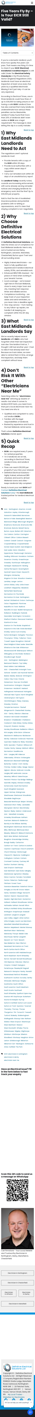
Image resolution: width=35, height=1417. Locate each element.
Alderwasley (8, 757)
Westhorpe (26, 1022)
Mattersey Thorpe (11, 934)
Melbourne (18, 735)
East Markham (9, 871)
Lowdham (7, 588)
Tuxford (7, 1015)
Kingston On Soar (10, 578)
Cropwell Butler (23, 544)
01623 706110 (20, 1343)
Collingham (8, 858)
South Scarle (9, 990)
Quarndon (8, 742)
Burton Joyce (9, 531)
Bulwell (21, 528)
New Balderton (9, 943)
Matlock (25, 748)
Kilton (27, 905)
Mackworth (8, 735)
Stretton (14, 704)
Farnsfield (27, 877)
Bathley (24, 823)
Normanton (8, 751)
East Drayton (9, 868)
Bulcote (15, 528)
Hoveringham (23, 569)
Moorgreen (8, 808)
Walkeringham (23, 1015)
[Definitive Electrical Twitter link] (5, 1400)
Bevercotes (27, 827)
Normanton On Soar (11, 597)
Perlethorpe (8, 968)
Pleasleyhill (18, 968)
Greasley (7, 562)
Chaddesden (16, 720)
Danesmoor (8, 682)
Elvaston (15, 726)
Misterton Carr (9, 1044)
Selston (19, 811)
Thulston (19, 745)
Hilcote (13, 770)
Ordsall (14, 965)
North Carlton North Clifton (14, 949)
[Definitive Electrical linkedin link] (13, 1400)
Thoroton (29, 635)
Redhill (20, 610)
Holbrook (20, 770)
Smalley (27, 783)
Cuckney (15, 861)
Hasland (24, 688)
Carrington (24, 534)
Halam (26, 890)
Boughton (7, 839)
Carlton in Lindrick (25, 846)
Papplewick (13, 603)
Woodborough (9, 657)
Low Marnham (25, 921)
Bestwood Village (10, 522)
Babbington (23, 660)
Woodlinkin (27, 795)
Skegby (23, 981)
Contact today (14, 491)
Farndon (19, 877)
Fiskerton (13, 880)
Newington (20, 1044)
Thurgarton (8, 1012)
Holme (30, 902)
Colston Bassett (22, 537)
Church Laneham (27, 849)
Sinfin (6, 745)
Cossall (13, 540)
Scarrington (17, 616)
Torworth (20, 1012)
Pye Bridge (22, 779)
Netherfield (8, 591)
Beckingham (9, 827)
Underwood (26, 811)
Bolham (15, 836)
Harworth (26, 893)
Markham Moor (10, 930)
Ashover (7, 673)
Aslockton (8, 512)
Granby (15, 559)
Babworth (15, 820)
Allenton (17, 713)
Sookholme (8, 984)
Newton (7, 811)
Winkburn (7, 1034)
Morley (6, 739)
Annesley (20, 814)
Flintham (7, 883)
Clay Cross (14, 679)
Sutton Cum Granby (18, 632)
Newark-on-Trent (11, 940)
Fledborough (23, 880)
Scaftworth (8, 978)
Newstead (8, 946)
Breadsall (24, 717)
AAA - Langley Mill (11, 754)
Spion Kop (28, 993)
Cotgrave (27, 540)
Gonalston (22, 556)
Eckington (18, 685)
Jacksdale (26, 805)
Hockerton (27, 899)
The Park (19, 1047)
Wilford (29, 651)
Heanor (31, 767)
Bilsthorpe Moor (23, 830)
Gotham (30, 556)
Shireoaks (7, 981)
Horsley (22, 726)
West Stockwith (10, 1028)
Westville (29, 644)
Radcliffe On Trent (11, 607)
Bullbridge (25, 761)
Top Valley (23, 663)
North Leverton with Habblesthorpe (17, 952)
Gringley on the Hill (11, 890)
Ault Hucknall (22, 673)
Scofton (16, 978)
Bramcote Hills (26, 525)
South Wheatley (10, 993)
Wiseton (24, 1034)
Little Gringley (9, 921)
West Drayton (15, 1022)
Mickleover (26, 735)
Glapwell (26, 685)
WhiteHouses (9, 1031)
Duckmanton (9, 685)
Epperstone (8, 553)
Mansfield (7, 924)
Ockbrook (22, 739)
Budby (12, 842)
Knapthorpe (17, 912)
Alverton (22, 509)
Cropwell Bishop (10, 544)
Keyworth (25, 572)
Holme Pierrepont (11, 569)
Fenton (7, 880)
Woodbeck (8, 1037)
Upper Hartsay (9, 792)
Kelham (15, 905)
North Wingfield (27, 695)
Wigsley (18, 1031)
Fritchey (7, 767)
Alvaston (7, 717)
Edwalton (21, 550)
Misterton (24, 1040)
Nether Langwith (19, 937)
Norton (6, 959)
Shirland (20, 783)
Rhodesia (24, 974)
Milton (31, 748)
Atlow (6, 1047)
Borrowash (15, 717)
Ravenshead (9, 974)
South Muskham (22, 987)
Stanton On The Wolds (12, 625)
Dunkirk (17, 547)
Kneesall (26, 912)
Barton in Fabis (9, 518)
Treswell (28, 1012)
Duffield (12, 1047)
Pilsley (19, 701)
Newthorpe (17, 591)
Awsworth (8, 515)
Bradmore (8, 525)
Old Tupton (20, 698)
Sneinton (29, 619)
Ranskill (29, 971)
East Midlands (19, 666)
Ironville (27, 770)
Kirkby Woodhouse (25, 908)
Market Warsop (26, 927)
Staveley (7, 704)
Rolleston (7, 613)
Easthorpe (19, 868)
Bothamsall (23, 836)
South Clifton (18, 984)
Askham (24, 817)
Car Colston (8, 534)
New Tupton (15, 695)
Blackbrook (8, 761)
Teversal (27, 1006)
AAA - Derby (9, 713)
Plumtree (22, 603)
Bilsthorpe (12, 830)
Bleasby (7, 833)
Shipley (14, 783)
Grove (21, 890)
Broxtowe (7, 528)
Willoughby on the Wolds (13, 654)
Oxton (6, 603)
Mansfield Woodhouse (20, 924)
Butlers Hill (19, 531)
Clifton (13, 537)
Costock (20, 540)
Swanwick (20, 789)
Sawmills (7, 783)
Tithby (16, 638)
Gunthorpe (16, 562)
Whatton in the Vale (11, 647)
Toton (29, 638)
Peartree (29, 739)
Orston (22, 600)
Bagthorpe (16, 798)
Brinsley (29, 801)
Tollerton (22, 638)
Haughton (24, 1037)
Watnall (27, 641)
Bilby (6, 830)
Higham (7, 770)
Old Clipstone (9, 962)
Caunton (7, 849)
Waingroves (20, 792)
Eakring (20, 864)
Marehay (7, 776)
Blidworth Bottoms (26, 833)
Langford (15, 915)
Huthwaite (8, 905)
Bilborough (22, 522)
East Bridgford (26, 547)
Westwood (18, 795)
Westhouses (8, 795)
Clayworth (8, 855)
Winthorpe (16, 1034)
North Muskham (10, 956)
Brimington (27, 676)
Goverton (7, 559)
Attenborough (23, 512)
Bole (10, 836)
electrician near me (11, 1060)
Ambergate (25, 757)
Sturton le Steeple (11, 1000)
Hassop (18, 748)
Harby (6, 893)
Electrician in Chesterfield (17, 1283)
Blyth (6, 836)
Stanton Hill (8, 996)
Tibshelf (23, 707)
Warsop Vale (19, 1018)
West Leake (20, 644)
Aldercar (21, 754)
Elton (14, 805)
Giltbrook (14, 556)
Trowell (7, 641)
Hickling (25, 566)
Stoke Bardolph (26, 629)
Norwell (13, 959)
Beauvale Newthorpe (12, 801)
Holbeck (7, 902)
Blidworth (14, 833)
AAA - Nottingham (11, 509)
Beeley (12, 676)
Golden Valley (16, 767)
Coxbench (8, 723)
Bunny (26, 528)
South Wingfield (10, 789)
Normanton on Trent (20, 946)
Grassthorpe (23, 559)
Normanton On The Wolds (14, 594)
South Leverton (10, 987)
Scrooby (23, 978)
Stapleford (26, 625)
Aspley (15, 512)
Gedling (7, 556)
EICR (5, 1054)
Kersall (21, 905)
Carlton (17, 534)
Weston (19, 1025)
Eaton (15, 550)
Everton (12, 877)
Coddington (25, 855)
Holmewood (18, 691)
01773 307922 (20, 1322)
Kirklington (8, 912)
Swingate (21, 635)
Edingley (28, 871)
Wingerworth (9, 710)
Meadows (24, 588)
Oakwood (13, 739)
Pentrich (7, 779)
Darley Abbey (27, 723)
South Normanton (21, 786)
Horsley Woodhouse (11, 729)
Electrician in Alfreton (9, 1293)
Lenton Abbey (9, 585)
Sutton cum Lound (25, 1003)
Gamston (28, 553)
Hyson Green (16, 572)
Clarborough (22, 852)
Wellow (7, 1022)
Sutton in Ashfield (10, 1003)
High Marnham (16, 899)
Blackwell (17, 761)
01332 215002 (20, 1333)
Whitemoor (24, 647)
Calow (6, 679)
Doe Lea (17, 682)
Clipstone (16, 855)
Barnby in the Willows (12, 823)
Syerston (20, 1006)
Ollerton (26, 962)
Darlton (7, 864)
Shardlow (29, 742)
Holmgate (27, 691)
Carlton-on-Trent (11, 846)
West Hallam (9, 666)
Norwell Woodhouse (24, 959)
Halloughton (25, 562)
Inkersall (7, 695)
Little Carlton (24, 918)
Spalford (20, 993)
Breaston (7, 720)
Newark (21, 940)
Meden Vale (23, 934)
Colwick (7, 540)
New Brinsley (24, 808)
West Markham (10, 1025)
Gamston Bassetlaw (11, 886)
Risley (23, 742)
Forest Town (16, 883)
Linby (17, 585)
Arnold (28, 509)
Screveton (26, 616)
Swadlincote (18, 751)
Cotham (16, 858)
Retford (17, 974)
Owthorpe (30, 600)
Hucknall (7, 572)
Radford (22, 607)
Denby (25, 764)
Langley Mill (8, 773)
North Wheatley (23, 956)
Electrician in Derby (26, 1293)
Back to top (29, 130)
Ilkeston (15, 663)
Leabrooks (17, 773)
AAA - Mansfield (10, 814)
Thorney (15, 1009)
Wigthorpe (25, 1031)
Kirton (31, 1037)
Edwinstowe (8, 874)
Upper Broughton (17, 641)
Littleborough (15, 1040)
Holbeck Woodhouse (19, 902)
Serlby (29, 978)
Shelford (7, 619)
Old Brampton (9, 698)
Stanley (28, 710)
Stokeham (27, 996)
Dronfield (24, 682)
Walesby (14, 1015)
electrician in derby (11, 1057)
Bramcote (16, 525)
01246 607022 (20, 1354)
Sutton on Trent (10, 1006)
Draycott (7, 726)
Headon (7, 899)
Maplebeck (15, 927)
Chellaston (26, 720)
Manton (7, 927)
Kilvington (7, 575)
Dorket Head (9, 547)
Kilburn (31, 729)
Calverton (27, 531)
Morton (16, 808)
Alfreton (17, 757)
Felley (19, 805)
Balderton (24, 820)
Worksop (16, 1037)
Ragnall (26, 968)
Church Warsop (10, 852)
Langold (22, 915)
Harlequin (7, 566)
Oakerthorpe (23, 776)
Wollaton (27, 654)
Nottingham (24, 597)
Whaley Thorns (22, 1028)
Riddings (29, 779)
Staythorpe (17, 996)
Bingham (30, 522)
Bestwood (8, 663)
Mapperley (16, 588)
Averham (7, 820)
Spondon (12, 745)
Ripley (13, 811)
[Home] (8, 2)
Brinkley (25, 839)
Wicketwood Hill (10, 651)
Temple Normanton (11, 707)
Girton (30, 886)
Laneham (7, 915)
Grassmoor (8, 688)
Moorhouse (8, 937)
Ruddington (16, 613)
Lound (17, 921)
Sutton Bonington (10, 635)
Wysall (18, 657)
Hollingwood (8, 691)
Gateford (23, 886)
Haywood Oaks (22, 896)
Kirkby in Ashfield (10, 908)
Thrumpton (8, 638)
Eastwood (8, 805)
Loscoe (24, 773)
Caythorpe (15, 849)
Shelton (14, 619)
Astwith (14, 673)
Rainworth (8, 971)
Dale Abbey (17, 723)
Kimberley (16, 575)
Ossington (21, 965)
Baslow (6, 676)
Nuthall (6, 600)
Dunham (14, 864)
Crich (20, 764)
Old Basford (14, 600)
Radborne (16, 742)
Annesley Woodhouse (12, 817)
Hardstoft (17, 688)
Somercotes (9, 786)
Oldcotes (18, 962)
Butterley (7, 764)
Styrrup (21, 1000)
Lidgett (16, 918)
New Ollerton (21, 943)
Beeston (29, 518)
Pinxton (14, 779)
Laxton (6, 1040)
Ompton (7, 965)
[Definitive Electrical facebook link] (29, 1400)
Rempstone (27, 610)
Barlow (30, 673)
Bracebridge (17, 839)
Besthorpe (18, 827)
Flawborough (19, 553)
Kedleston (24, 729)
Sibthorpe (16, 981)
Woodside (8, 798)
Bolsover (19, 676)
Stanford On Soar (10, 622)
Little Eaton (18, 732)
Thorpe (22, 1009)
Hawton (7, 896)
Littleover (26, 732)
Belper (23, 801)
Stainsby (25, 701)
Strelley (7, 632)
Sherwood (21, 619)
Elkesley (25, 874)
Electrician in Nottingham (17, 1273)
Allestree (24, 713)
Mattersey (20, 930)
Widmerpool (21, 651)
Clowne (21, 679)
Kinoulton (21, 578)
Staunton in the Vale (12, 629)
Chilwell (7, 537)
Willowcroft (28, 745)
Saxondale (8, 616)
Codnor (15, 764)
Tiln (15, 1012)
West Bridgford (10, 644)
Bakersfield (16, 515)
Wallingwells (8, 1018)
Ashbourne (29, 1044)
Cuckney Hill (24, 861)
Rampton (16, 971)
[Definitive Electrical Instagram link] (21, 1400)
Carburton (20, 842)
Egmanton (18, 874)
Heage (24, 767)
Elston (6, 877)
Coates (7, 748)
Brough (7, 842)
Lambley (7, 581)
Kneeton (29, 578)
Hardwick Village (15, 893)
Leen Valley (8, 918)
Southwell (18, 990)
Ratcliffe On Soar (10, 610)
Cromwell (7, 861)
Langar (14, 581)
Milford (14, 776)
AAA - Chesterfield (11, 669)
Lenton (19, 581)
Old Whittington (10, 701)
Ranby (22, 971)
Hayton (13, 896)
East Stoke (20, 871)
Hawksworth (16, 566)
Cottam (23, 858)
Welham (28, 1018)
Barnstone (26, 515)
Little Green (24, 585)
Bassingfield (20, 518)
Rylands (24, 613)
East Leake (8, 550)
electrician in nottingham (17, 1054)
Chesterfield (19, 710)
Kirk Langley (8, 732)
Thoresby (7, 1009)
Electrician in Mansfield (17, 1304)
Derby (12, 748)
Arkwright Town (25, 669)
